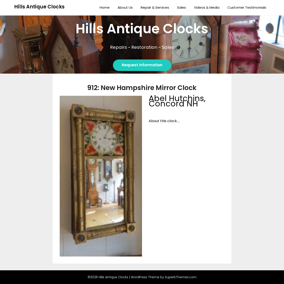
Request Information (142, 65)
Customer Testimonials (246, 7)
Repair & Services (155, 7)
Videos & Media (206, 7)
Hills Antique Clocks (39, 6)
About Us (125, 7)
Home (105, 7)
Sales (181, 7)
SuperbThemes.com (181, 277)
